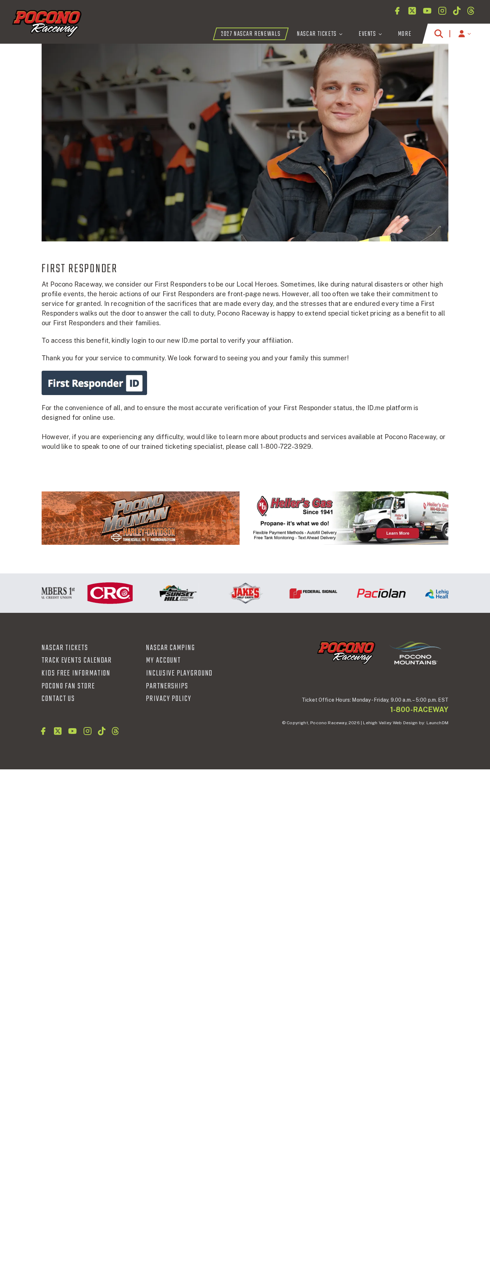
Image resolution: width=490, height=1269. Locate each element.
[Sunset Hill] (161, 593)
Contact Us (58, 699)
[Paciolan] (365, 593)
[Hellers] (349, 518)
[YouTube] (427, 10)
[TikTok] (457, 10)
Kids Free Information (76, 673)
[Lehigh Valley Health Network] (432, 593)
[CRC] (93, 593)
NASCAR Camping (170, 648)
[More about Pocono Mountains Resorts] (415, 652)
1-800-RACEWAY (419, 709)
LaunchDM (437, 722)
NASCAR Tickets (65, 648)
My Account (163, 660)
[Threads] (471, 10)
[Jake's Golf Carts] (229, 593)
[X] (412, 10)
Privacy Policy (169, 699)
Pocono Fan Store (68, 686)
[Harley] (141, 518)
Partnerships (167, 686)
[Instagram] (442, 10)
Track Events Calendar (77, 660)
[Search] (439, 34)
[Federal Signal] (297, 593)
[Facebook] (397, 10)
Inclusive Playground (179, 673)
